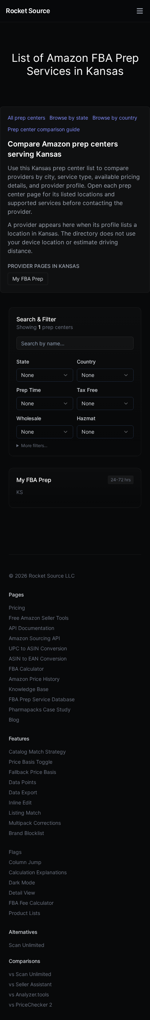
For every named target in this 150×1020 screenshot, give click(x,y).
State (22, 361)
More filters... (34, 445)
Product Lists (24, 913)
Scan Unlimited (26, 945)
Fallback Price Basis (32, 772)
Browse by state (69, 118)
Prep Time (28, 390)
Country (86, 361)
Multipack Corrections (35, 823)
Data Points (22, 782)
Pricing (17, 608)
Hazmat (86, 418)
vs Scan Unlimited (30, 974)
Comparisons (24, 961)
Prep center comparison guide (44, 129)
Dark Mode (22, 882)
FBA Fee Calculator (31, 903)
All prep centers (26, 118)
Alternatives (23, 932)
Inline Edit (20, 802)
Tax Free (87, 390)
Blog (14, 719)
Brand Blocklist (26, 833)
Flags (15, 852)
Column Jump (25, 862)
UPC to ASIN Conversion (38, 648)
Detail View (22, 893)
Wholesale (28, 418)
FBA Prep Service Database (42, 699)
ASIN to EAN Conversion (38, 658)
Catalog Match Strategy (37, 751)
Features (19, 738)
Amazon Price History (34, 679)
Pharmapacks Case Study (40, 709)
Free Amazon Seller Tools (38, 618)
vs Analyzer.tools (29, 994)
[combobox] (44, 375)
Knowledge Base (28, 689)
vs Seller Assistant (30, 984)
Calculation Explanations (38, 872)
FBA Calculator (26, 669)
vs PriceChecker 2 (30, 1004)
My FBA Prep (27, 279)
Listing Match (25, 813)
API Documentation (31, 628)
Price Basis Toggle (30, 762)
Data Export (23, 792)
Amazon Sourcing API (34, 638)
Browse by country (114, 118)
